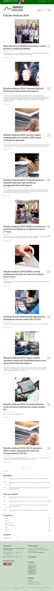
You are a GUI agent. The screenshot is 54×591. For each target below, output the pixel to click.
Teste (6, 530)
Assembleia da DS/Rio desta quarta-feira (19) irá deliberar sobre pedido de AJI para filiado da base (30, 501)
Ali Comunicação (22, 587)
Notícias (10, 51)
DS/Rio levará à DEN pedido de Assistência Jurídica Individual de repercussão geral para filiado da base (29, 483)
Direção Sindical (6, 57)
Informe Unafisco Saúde (10, 525)
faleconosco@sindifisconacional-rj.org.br (13, 556)
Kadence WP (17, 588)
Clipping (6, 518)
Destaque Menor (8, 523)
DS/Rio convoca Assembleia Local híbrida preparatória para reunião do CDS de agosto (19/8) (28, 510)
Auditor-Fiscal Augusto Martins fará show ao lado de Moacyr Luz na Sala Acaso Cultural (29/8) (29, 478)
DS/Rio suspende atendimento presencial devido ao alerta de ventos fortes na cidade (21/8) (28, 497)
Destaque (7, 520)
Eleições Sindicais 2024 (13, 57)
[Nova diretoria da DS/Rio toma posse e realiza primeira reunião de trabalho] (27, 31)
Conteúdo (23, 370)
